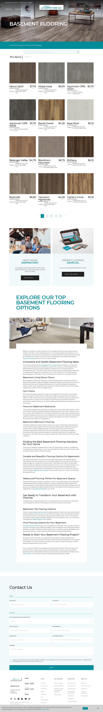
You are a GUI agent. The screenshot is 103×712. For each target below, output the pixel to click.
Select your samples (71, 274)
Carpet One (12, 16)
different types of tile (39, 519)
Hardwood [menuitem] (43, 688)
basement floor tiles (40, 512)
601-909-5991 (28, 2)
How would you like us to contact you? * (19, 617)
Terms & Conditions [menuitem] (84, 692)
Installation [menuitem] (71, 698)
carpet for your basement (41, 470)
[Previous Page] (38, 216)
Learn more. (45, 709)
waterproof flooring (39, 489)
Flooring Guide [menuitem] (72, 688)
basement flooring (28, 358)
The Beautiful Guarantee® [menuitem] (71, 692)
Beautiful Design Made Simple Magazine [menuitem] (58, 690)
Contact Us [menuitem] (84, 688)
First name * (12, 600)
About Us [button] (28, 9)
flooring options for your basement (49, 365)
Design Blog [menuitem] (57, 694)
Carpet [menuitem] (42, 691)
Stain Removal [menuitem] (71, 683)
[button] (91, 9)
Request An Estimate (84, 9)
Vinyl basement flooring (30, 526)
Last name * (55, 600)
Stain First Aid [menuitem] (71, 686)
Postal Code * (12, 636)
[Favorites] (94, 9)
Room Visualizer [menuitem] (58, 683)
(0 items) (97, 9)
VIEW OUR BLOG (28, 277)
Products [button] (8, 9)
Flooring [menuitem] (43, 683)
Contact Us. (39, 45)
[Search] (78, 52)
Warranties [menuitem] (71, 696)
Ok (85, 708)
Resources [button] (18, 9)
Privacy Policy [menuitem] (85, 696)
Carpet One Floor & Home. (21, 702)
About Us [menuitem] (83, 683)
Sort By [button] (27, 57)
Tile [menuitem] (42, 697)
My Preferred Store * (57, 636)
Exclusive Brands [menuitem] (72, 701)
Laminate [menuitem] (43, 694)
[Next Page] (65, 216)
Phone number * (13, 626)
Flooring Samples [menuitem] (59, 686)
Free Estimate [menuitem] (44, 700)
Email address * (56, 626)
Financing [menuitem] (43, 702)
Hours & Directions (72, 9)
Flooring (20, 16)
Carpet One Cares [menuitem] (86, 686)
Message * (12, 645)
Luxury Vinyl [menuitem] (44, 686)
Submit (51, 667)
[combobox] (50, 52)
